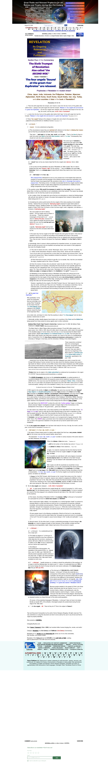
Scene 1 (33, 476)
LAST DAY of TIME (61, 638)
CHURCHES (37, 11)
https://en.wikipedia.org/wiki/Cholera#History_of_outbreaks (49, 374)
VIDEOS (48, 19)
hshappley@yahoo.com (33, 624)
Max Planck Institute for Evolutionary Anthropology (59, 337)
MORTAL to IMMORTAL (44, 647)
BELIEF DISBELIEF (70, 647)
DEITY (38, 18)
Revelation (35, 630)
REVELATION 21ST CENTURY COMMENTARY (55, 643)
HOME (26, 7)
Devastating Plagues (60, 387)
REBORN (68, 644)
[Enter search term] (65, 25)
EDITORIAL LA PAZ (46, 33)
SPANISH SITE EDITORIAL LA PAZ (59, 649)
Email (28, 755)
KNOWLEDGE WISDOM (59, 646)
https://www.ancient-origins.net (51, 326)
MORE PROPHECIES (75, 643)
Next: (28, 627)
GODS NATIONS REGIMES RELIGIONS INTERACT (50, 644)
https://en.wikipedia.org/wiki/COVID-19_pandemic (72, 384)
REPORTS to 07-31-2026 (44, 22)
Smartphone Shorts (31, 22)
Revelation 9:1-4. (31, 633)
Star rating (29, 750)
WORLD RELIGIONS (57, 647)
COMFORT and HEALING (74, 646)
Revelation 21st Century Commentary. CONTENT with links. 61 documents (54, 30)
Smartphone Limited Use (76, 649)
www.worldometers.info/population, (38, 548)
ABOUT (28, 21)
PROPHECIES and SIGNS (37, 8)
